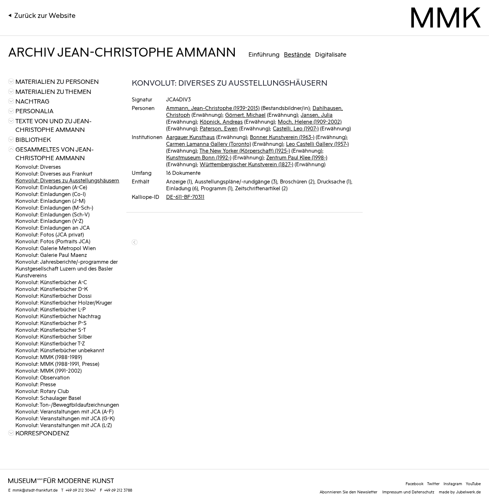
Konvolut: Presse (35, 384)
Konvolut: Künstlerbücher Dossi (53, 295)
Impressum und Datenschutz (408, 491)
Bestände (297, 54)
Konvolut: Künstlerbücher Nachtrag (58, 315)
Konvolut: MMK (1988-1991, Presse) (57, 363)
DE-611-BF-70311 (185, 196)
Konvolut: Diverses (38, 166)
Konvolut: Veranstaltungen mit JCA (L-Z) (63, 424)
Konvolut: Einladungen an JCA (52, 227)
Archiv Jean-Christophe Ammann (122, 50)
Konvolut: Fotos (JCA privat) (49, 234)
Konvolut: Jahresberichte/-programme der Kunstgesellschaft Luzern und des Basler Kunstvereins (66, 268)
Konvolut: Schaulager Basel (48, 397)
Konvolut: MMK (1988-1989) (48, 356)
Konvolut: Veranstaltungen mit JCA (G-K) (65, 418)
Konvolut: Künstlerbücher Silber (53, 336)
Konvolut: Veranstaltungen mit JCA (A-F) (64, 411)
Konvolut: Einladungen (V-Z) (49, 220)
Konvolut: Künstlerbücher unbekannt (59, 349)
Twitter (433, 483)
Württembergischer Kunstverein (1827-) (246, 164)
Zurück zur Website (45, 14)
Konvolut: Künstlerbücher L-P (50, 309)
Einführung (264, 54)
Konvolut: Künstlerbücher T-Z (50, 343)
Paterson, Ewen (219, 128)
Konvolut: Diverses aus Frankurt (53, 173)
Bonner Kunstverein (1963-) (282, 136)
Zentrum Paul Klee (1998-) (296, 157)
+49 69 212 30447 (81, 489)
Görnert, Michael (245, 114)
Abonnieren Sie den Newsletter (348, 491)
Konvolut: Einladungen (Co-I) (50, 193)
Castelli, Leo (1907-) (296, 128)
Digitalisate (331, 54)
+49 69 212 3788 (118, 489)
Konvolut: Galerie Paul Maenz (51, 254)
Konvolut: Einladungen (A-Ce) (51, 186)
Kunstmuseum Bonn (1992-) (198, 157)
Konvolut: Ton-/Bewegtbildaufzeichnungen (67, 404)
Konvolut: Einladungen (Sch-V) (52, 214)
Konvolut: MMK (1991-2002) (48, 370)
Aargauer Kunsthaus (190, 136)
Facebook (414, 483)
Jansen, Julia (317, 114)
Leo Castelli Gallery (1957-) (317, 143)
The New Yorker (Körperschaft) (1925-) (244, 150)
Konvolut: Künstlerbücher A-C (51, 281)
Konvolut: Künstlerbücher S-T (50, 329)
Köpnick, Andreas (221, 121)
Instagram (453, 483)
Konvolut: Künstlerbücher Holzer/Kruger (63, 302)
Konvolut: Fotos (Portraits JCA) (52, 241)
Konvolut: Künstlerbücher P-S (51, 322)
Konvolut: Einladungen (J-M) (50, 200)
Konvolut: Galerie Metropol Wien (55, 247)
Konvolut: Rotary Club (42, 390)
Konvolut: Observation (42, 377)
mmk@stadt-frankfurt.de (35, 489)
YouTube (473, 483)
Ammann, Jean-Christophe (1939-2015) (213, 107)
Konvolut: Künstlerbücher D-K (51, 288)
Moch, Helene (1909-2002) (310, 121)
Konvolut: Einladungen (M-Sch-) (54, 207)
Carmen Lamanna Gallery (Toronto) (208, 143)
